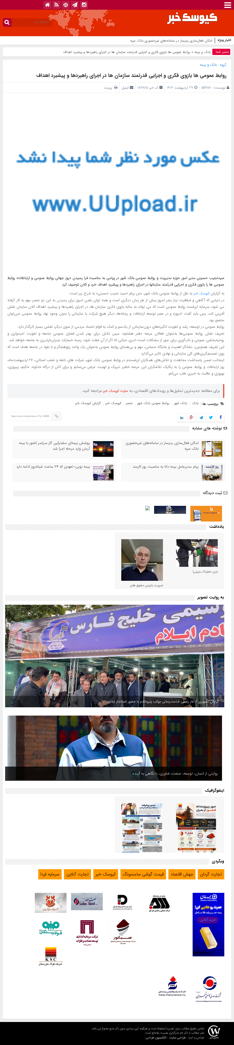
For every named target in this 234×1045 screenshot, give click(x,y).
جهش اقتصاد (182, 874)
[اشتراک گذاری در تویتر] (211, 418)
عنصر (129, 403)
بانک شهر (180, 403)
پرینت (109, 87)
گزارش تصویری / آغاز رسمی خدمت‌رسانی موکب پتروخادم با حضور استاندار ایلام (164, 701)
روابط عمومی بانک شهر (153, 403)
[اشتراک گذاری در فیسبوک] (220, 418)
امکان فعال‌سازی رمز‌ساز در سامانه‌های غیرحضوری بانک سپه (162, 446)
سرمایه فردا (50, 874)
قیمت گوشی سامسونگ (143, 874)
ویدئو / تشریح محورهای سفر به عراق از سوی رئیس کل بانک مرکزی (167, 774)
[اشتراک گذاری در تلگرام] (201, 418)
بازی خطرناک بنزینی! (205, 571)
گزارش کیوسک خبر (88, 403)
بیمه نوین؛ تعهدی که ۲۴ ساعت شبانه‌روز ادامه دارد (53, 467)
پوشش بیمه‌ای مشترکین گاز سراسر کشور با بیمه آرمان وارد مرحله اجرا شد (54, 446)
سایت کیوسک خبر (115, 391)
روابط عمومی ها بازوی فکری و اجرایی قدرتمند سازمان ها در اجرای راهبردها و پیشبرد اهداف (131, 76)
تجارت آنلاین (77, 874)
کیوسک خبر (201, 293)
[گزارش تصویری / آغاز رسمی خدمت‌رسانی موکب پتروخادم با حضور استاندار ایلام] (114, 656)
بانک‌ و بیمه (202, 52)
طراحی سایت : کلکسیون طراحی (166, 1037)
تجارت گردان (211, 874)
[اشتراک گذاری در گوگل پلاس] (191, 418)
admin (206, 87)
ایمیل (125, 87)
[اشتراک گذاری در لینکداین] (181, 418)
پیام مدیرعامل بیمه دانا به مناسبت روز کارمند (166, 467)
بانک (195, 403)
